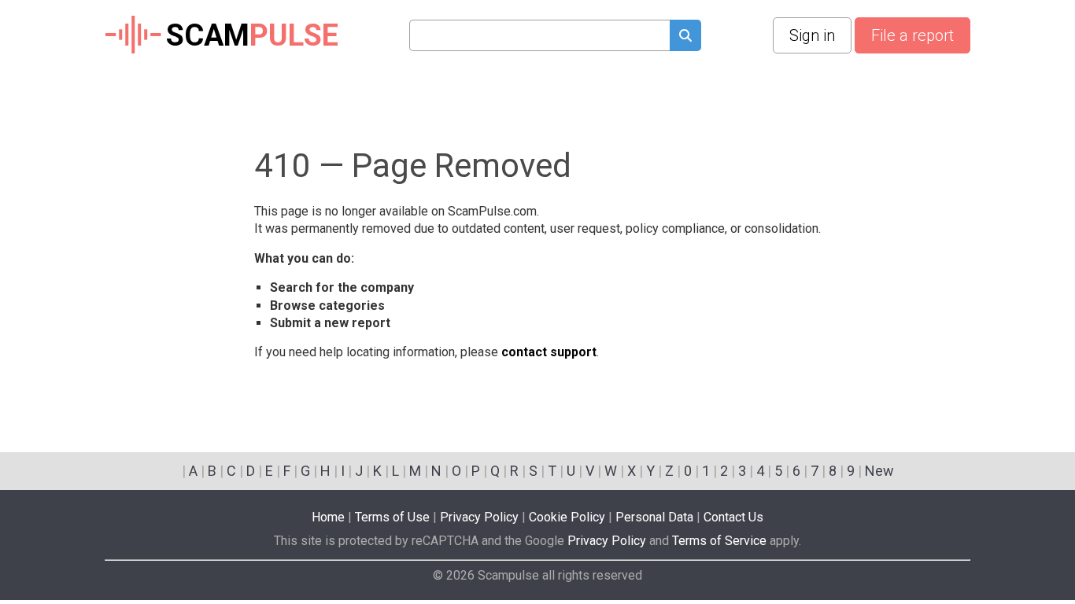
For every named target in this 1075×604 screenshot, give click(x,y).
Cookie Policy (567, 517)
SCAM (252, 35)
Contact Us (733, 517)
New (879, 470)
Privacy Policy (479, 517)
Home (328, 517)
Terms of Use (392, 517)
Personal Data (654, 517)
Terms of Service (719, 540)
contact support (549, 351)
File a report (912, 35)
